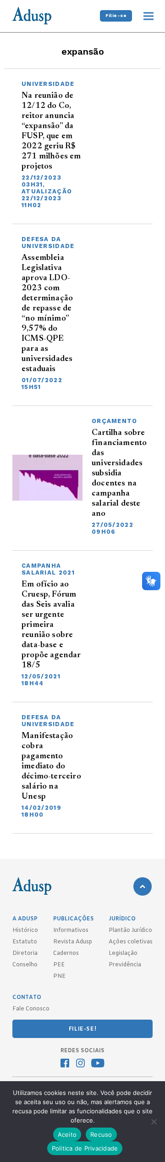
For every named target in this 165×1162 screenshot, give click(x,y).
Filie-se (115, 15)
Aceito (67, 1134)
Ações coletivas (131, 942)
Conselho (25, 965)
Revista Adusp (72, 942)
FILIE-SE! (82, 1029)
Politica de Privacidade (85, 1148)
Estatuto (24, 942)
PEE (59, 965)
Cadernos (66, 953)
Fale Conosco (31, 1009)
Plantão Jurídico (130, 930)
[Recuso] (153, 1121)
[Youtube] (97, 1064)
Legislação (123, 953)
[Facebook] (64, 1064)
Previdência (125, 965)
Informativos (70, 930)
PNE (59, 976)
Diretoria (25, 953)
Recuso (101, 1134)
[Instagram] (80, 1064)
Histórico (25, 930)
